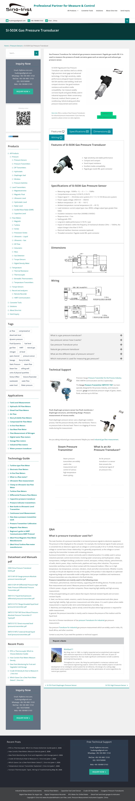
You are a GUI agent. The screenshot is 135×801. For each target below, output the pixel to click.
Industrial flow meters (19, 445)
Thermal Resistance (21, 271)
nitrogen (13, 352)
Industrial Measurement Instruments (28, 791)
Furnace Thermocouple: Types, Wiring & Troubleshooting (30, 770)
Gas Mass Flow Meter (18, 429)
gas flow (13, 348)
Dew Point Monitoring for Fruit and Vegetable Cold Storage (31, 755)
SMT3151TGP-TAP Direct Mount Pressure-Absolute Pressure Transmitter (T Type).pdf (23, 615)
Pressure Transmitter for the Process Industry (104, 378)
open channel (14, 356)
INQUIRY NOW (98, 772)
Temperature (17, 268)
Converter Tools (87, 11)
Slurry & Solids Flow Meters (21, 418)
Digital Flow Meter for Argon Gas (30, 794)
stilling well (25, 368)
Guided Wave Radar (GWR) (23, 210)
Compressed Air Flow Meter (21, 422)
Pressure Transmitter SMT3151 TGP (99, 385)
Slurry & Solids (24, 360)
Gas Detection (19, 256)
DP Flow (17, 244)
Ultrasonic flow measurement (22, 481)
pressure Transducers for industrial (91, 620)
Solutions (99, 11)
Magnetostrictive (20, 191)
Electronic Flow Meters (19, 469)
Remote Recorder (20, 294)
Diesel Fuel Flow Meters (19, 410)
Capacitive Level (20, 213)
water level (14, 385)
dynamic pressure (16, 339)
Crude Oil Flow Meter (90, 791)
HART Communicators (22, 298)
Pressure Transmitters (22, 164)
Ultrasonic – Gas (20, 240)
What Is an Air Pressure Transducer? (107, 448)
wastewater (14, 381)
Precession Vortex (20, 233)
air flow (12, 331)
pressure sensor (29, 356)
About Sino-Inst (111, 11)
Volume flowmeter (30, 377)
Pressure (15, 157)
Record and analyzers (20, 290)
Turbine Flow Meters (18, 491)
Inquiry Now (22, 91)
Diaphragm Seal (20, 175)
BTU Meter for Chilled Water (78, 794)
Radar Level (18, 206)
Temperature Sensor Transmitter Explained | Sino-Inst (29, 766)
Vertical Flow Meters (51, 791)
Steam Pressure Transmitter (67, 448)
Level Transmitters (19, 187)
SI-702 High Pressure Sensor (115, 685)
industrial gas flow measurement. (106, 439)
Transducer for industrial (68, 627)
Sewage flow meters (18, 441)
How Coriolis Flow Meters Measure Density (25, 751)
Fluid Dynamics (15, 343)
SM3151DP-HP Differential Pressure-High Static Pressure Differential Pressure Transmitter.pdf (23, 587)
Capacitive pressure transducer (22, 499)
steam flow (28, 364)
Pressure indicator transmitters (22, 503)
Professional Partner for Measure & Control (64, 6)
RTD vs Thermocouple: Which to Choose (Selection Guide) (30, 748)
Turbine (17, 225)
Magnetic (17, 221)
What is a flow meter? (18, 477)
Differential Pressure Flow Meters (23, 495)
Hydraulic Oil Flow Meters (20, 406)
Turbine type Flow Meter (20, 465)
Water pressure (26, 385)
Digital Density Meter (21, 263)
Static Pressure (15, 364)
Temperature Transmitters (23, 282)
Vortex (16, 229)
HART (21, 348)
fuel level (28, 343)
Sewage (12, 360)
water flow (25, 381)
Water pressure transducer (21, 448)
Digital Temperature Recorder (55, 794)
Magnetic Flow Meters (19, 527)
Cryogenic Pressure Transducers (112, 791)
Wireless (17, 179)
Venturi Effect (14, 377)
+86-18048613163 (37, 21)
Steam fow (13, 368)
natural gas (31, 348)
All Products (72, 11)
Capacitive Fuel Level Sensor (71, 791)
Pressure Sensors (16, 46)
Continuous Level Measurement (22, 513)
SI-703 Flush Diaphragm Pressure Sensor (62, 685)
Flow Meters (16, 218)
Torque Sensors (20, 259)
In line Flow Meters (17, 426)
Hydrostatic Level (20, 202)
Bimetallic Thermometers (23, 279)
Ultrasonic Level (20, 198)
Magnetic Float (19, 194)
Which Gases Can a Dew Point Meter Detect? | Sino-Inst (30, 762)
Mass (16, 252)
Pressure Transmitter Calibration (23, 523)
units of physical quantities (19, 373)
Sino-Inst (54, 113)
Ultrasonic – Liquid (21, 236)
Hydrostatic (18, 171)
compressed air (24, 331)
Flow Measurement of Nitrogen (22, 433)
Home (6, 46)
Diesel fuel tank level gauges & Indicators (105, 794)
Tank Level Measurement (20, 403)
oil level (22, 352)
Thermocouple (19, 275)
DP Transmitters (20, 168)
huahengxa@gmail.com (17, 21)
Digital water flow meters (20, 437)
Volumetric (18, 248)
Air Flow (13, 414)
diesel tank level (15, 335)
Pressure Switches (20, 183)
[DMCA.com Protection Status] (13, 137)
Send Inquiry (125, 11)
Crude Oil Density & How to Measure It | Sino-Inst (27, 759)
